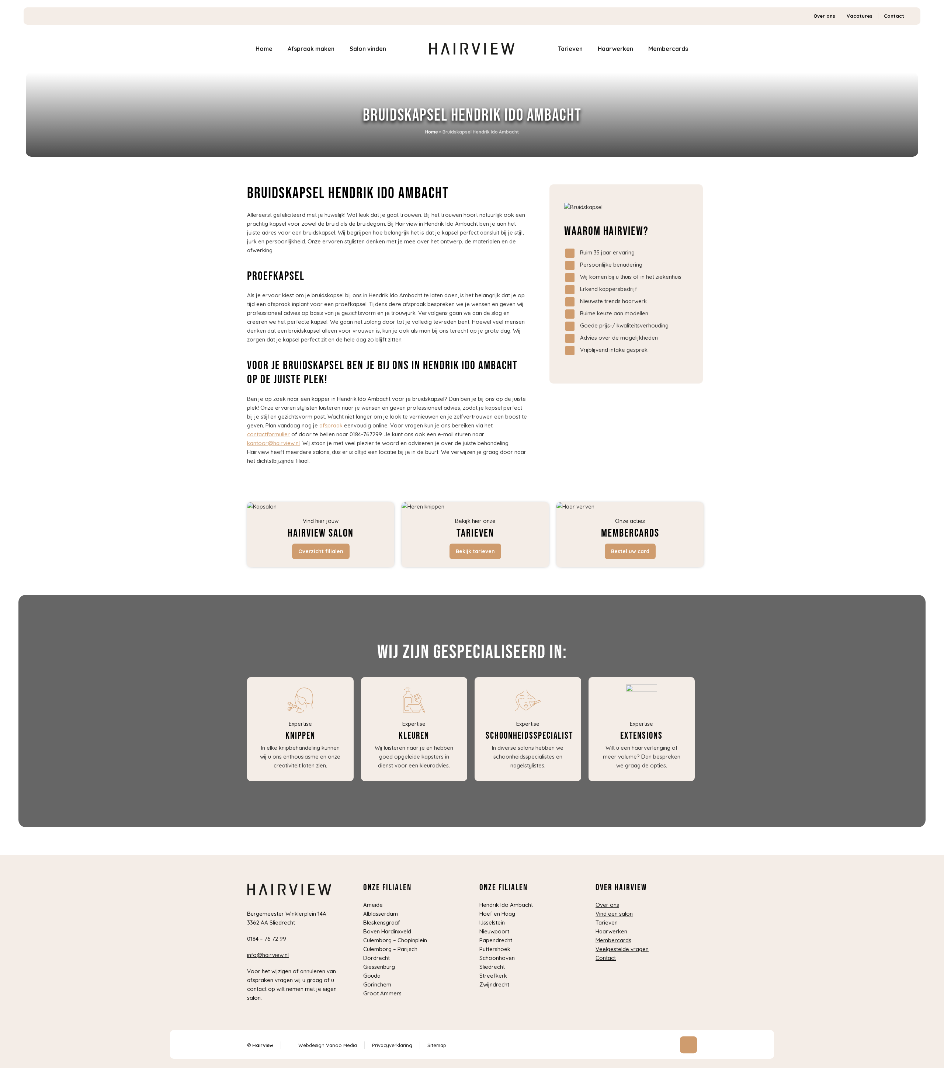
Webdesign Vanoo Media (327, 1045)
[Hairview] (472, 49)
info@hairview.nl (268, 954)
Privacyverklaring (392, 1045)
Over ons (824, 16)
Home (431, 132)
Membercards (613, 940)
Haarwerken (611, 931)
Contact (894, 16)
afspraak (331, 425)
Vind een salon (614, 913)
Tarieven (607, 922)
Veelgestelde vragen (622, 949)
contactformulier (268, 434)
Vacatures (859, 16)
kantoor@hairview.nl (273, 443)
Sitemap (436, 1045)
